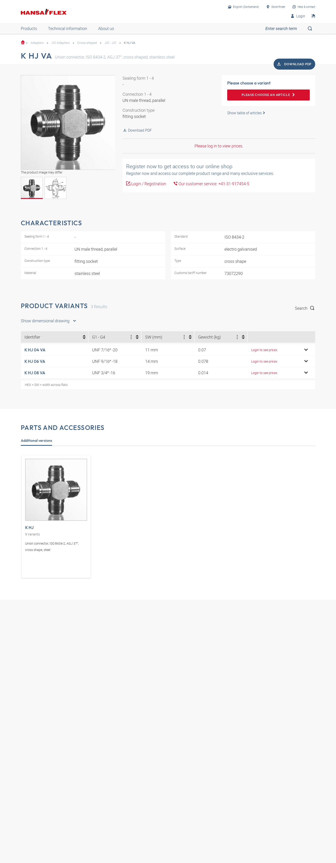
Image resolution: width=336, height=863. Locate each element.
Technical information (67, 28)
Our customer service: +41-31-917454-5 (213, 183)
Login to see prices (264, 350)
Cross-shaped (87, 43)
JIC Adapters (60, 43)
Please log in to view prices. (219, 146)
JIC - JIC (110, 43)
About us (106, 28)
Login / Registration (148, 183)
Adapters (37, 43)
